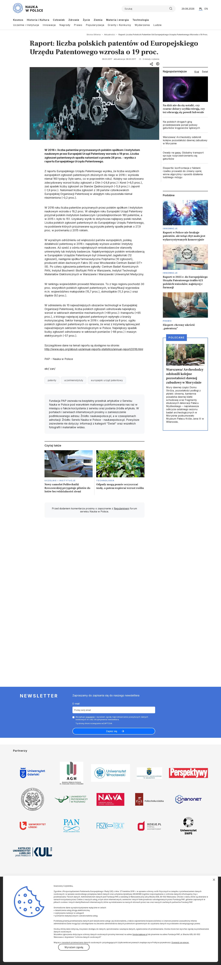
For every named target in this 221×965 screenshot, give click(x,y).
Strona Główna (94, 34)
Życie (86, 19)
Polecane (176, 337)
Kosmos (18, 19)
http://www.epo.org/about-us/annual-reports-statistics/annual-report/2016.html (94, 349)
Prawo (78, 24)
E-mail (76, 703)
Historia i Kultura (38, 19)
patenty (52, 380)
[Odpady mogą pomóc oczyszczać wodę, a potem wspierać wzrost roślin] (120, 472)
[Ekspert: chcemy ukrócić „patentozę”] (185, 311)
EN (206, 8)
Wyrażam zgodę (73, 947)
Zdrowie (73, 19)
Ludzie (157, 24)
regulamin (90, 717)
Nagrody (64, 24)
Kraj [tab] (196, 71)
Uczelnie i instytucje (60, 480)
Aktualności (109, 34)
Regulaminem (121, 508)
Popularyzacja (95, 24)
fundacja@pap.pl (139, 934)
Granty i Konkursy (119, 24)
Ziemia (98, 19)
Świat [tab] (205, 71)
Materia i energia (117, 19)
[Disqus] (94, 562)
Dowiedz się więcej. (180, 942)
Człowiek (59, 19)
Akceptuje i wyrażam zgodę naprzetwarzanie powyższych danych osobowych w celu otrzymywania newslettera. (111, 718)
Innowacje (49, 24)
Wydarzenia (142, 24)
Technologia (140, 19)
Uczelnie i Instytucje (26, 24)
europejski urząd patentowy (107, 380)
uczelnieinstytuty (73, 380)
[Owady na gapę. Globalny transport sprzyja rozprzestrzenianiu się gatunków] (185, 156)
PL (200, 8)
